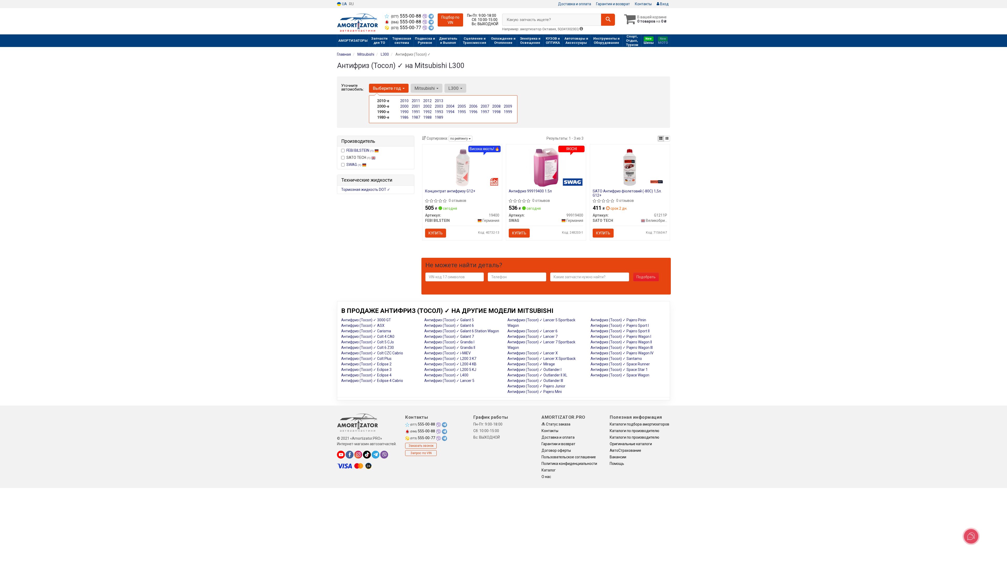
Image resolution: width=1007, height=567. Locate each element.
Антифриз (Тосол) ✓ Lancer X (532, 353)
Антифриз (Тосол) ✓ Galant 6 (449, 325)
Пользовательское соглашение (569, 457)
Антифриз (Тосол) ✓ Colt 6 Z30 (367, 347)
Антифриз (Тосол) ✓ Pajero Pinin (618, 320)
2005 (462, 106)
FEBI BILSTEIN (360, 150)
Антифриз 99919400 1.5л (530, 191)
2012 (427, 101)
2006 (473, 106)
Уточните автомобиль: (352, 87)
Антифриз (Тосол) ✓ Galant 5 (449, 320)
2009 (508, 106)
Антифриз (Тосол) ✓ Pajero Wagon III (622, 347)
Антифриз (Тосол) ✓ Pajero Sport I (620, 325)
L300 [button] (454, 88)
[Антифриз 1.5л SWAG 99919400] (546, 167)
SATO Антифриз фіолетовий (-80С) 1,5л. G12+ (627, 193)
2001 (416, 106)
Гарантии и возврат (558, 444)
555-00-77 (406, 27)
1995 (462, 112)
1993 (439, 112)
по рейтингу (459, 138)
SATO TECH (358, 157)
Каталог (549, 470)
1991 (416, 112)
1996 (473, 112)
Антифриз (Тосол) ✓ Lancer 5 (449, 381)
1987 (416, 117)
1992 (427, 112)
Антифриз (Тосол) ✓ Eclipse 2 (366, 364)
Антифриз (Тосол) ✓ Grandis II (449, 347)
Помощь (617, 463)
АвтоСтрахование (625, 450)
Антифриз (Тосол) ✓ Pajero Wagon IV (622, 353)
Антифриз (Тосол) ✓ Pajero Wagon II (621, 342)
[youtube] (341, 455)
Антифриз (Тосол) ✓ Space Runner (620, 364)
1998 (496, 112)
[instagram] (358, 455)
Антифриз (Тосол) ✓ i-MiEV (447, 353)
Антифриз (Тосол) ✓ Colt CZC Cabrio (372, 353)
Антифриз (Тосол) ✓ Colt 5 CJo (367, 342)
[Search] (608, 20)
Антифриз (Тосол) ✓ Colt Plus (366, 358)
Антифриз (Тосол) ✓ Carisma (366, 331)
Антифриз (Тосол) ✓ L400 (446, 375)
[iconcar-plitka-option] (661, 138)
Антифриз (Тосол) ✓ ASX (362, 325)
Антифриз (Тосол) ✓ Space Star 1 (619, 370)
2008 (496, 106)
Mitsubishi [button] (425, 88)
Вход (664, 4)
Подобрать (646, 277)
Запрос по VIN (421, 453)
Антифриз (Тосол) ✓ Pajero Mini (534, 392)
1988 (427, 117)
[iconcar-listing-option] (667, 138)
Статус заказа (557, 424)
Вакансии (618, 457)
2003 (439, 106)
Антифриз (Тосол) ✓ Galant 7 (449, 336)
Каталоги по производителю (634, 431)
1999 (508, 112)
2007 (485, 106)
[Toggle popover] (971, 536)
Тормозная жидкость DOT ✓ (365, 189)
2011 (416, 101)
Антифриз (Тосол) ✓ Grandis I (449, 342)
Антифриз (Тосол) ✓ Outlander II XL (537, 375)
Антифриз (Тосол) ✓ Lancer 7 (532, 336)
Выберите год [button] (387, 88)
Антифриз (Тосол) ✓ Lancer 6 (532, 331)
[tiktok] (367, 455)
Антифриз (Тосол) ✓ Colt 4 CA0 (367, 336)
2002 (427, 106)
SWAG (353, 164)
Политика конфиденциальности (569, 463)
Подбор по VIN (450, 20)
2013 (439, 101)
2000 (404, 106)
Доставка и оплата (574, 4)
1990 (404, 112)
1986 (404, 117)
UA (344, 4)
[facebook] (349, 455)
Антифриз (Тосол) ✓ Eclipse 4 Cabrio (372, 381)
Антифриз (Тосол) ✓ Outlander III (535, 381)
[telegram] (375, 455)
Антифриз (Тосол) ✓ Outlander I (534, 370)
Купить (435, 233)
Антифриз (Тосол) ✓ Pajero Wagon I (621, 336)
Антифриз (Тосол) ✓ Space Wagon (620, 375)
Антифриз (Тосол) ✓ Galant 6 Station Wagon (461, 331)
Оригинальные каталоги (631, 444)
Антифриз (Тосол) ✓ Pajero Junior (536, 386)
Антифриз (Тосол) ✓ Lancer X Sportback (541, 358)
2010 (404, 101)
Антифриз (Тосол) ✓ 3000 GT (366, 320)
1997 (485, 112)
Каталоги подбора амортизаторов (639, 424)
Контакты (643, 4)
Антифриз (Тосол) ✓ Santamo (616, 358)
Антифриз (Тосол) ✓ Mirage (531, 364)
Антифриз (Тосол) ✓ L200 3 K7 (450, 358)
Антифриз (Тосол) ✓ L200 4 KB (450, 364)
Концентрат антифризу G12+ (450, 191)
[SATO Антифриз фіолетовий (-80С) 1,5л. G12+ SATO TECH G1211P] (630, 167)
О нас (546, 477)
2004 (450, 106)
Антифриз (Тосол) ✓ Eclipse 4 (366, 375)
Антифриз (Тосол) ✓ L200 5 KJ (450, 370)
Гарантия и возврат (613, 4)
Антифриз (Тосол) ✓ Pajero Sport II (620, 331)
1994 (450, 112)
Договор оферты (556, 450)
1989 (439, 117)
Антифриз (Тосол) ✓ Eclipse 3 (366, 370)
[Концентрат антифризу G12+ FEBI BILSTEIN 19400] (462, 167)
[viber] (384, 455)
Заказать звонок (421, 446)
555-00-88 (406, 16)
